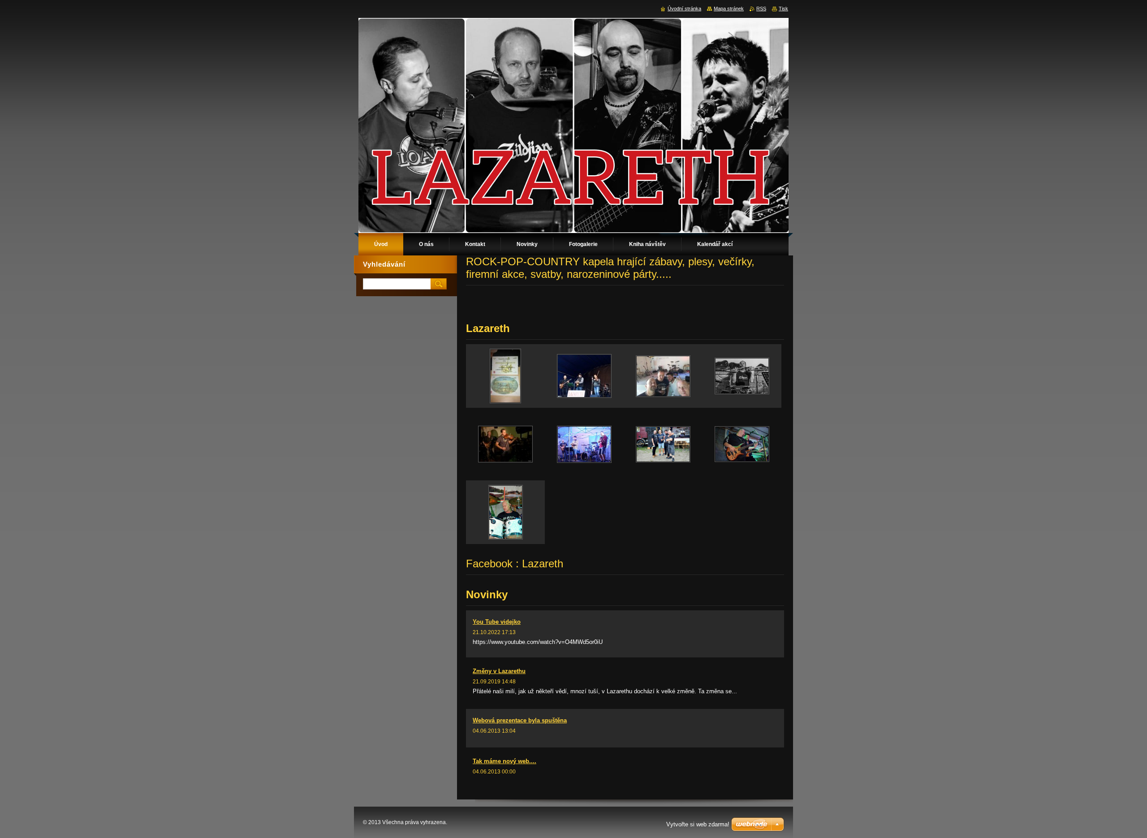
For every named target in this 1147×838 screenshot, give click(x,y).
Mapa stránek (729, 8)
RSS (761, 8)
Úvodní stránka (684, 8)
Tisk (783, 8)
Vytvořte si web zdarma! (697, 824)
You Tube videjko (497, 621)
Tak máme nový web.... (504, 761)
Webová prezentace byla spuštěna (520, 720)
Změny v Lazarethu (499, 671)
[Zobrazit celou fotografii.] (505, 376)
